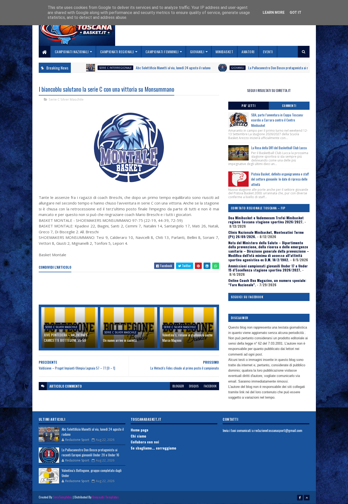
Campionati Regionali (117, 51)
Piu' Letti (248, 106)
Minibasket (224, 51)
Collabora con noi (145, 441)
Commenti (289, 106)
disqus (194, 386)
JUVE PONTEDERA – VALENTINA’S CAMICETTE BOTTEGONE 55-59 (65, 337)
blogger (178, 386)
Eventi (268, 51)
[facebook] (300, 497)
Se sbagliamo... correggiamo (153, 448)
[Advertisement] (131, 288)
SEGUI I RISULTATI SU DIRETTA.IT (269, 90)
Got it (295, 12)
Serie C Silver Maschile (66, 99)
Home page (139, 429)
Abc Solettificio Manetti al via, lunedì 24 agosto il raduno (159, 67)
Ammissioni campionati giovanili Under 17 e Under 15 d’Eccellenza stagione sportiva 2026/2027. (268, 268)
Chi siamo (138, 436)
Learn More (274, 12)
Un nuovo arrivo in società (120, 340)
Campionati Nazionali (72, 51)
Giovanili (197, 51)
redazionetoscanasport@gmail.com (278, 430)
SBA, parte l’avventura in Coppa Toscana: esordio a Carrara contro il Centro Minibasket (277, 120)
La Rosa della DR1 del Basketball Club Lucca (279, 147)
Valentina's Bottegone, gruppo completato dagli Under (92, 473)
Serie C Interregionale (101, 68)
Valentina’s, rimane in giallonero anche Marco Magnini (187, 337)
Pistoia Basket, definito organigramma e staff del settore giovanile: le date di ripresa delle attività (280, 179)
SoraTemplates (62, 497)
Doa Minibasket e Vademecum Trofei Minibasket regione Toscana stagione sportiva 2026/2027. (266, 220)
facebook (210, 386)
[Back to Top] (307, 497)
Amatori (248, 51)
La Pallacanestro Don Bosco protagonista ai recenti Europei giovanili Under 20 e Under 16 (90, 452)
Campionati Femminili (162, 51)
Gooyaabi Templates (105, 497)
